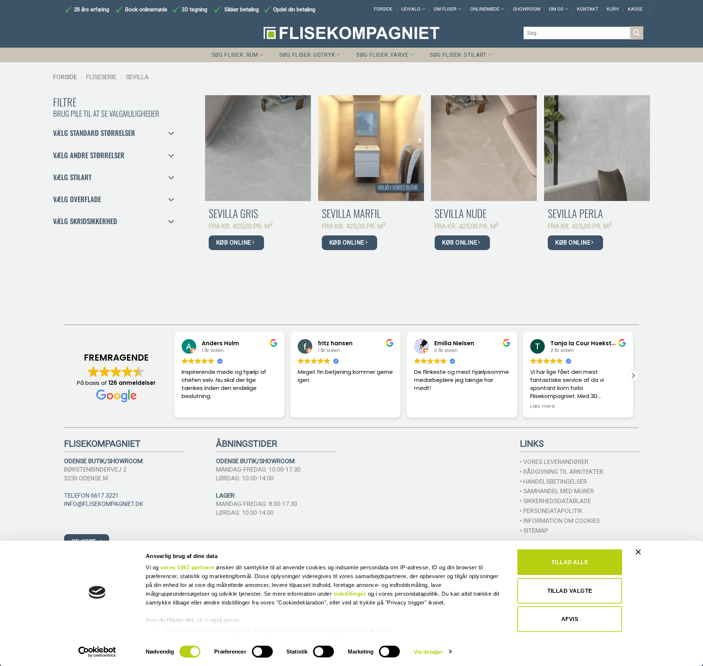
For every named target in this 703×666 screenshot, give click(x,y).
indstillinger (350, 594)
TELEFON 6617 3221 (91, 495)
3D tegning (194, 9)
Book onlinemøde (147, 9)
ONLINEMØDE (484, 9)
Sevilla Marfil (351, 213)
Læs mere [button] (542, 406)
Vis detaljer (428, 651)
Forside (65, 77)
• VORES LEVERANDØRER (554, 461)
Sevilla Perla (575, 213)
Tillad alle (569, 562)
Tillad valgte (569, 590)
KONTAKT (587, 9)
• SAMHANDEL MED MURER (557, 491)
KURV (613, 9)
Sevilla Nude (461, 213)
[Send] (636, 32)
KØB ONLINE (234, 242)
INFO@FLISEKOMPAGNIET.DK (103, 503)
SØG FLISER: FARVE (382, 55)
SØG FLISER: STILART (458, 55)
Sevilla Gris (233, 213)
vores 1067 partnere (187, 567)
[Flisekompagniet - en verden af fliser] (351, 33)
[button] (633, 375)
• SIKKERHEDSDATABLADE (555, 501)
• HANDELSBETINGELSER (553, 481)
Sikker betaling (241, 9)
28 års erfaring (90, 9)
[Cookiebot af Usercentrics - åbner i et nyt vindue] (97, 651)
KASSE (635, 9)
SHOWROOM (526, 9)
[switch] (262, 651)
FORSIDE (383, 9)
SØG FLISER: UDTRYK (307, 55)
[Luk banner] (640, 556)
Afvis (569, 619)
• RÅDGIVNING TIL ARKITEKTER (561, 471)
